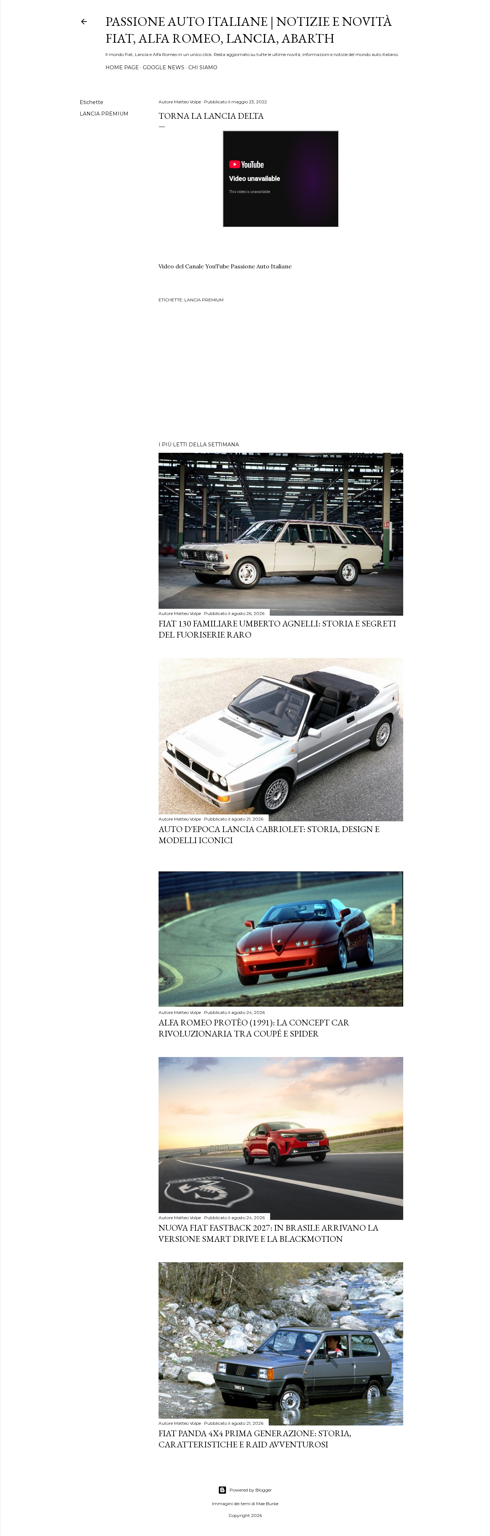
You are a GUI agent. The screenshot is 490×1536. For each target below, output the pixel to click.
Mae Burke (267, 1503)
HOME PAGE (122, 67)
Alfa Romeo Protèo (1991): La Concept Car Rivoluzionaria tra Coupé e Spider (254, 1028)
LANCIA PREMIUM (104, 114)
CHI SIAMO (202, 67)
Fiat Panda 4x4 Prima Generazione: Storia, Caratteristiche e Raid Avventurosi (255, 1439)
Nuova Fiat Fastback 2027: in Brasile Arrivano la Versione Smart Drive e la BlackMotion (268, 1233)
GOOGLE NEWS (163, 67)
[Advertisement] (281, 373)
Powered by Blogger (251, 1490)
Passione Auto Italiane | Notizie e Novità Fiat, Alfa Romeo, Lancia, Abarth (248, 30)
